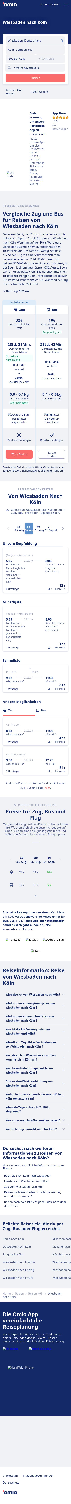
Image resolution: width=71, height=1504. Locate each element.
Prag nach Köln (13, 1254)
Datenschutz (11, 1482)
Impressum (10, 1475)
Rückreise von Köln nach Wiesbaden (27, 1175)
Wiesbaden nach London (19, 1262)
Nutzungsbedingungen (38, 1475)
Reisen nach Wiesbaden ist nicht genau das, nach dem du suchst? (32, 1194)
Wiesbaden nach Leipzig (18, 1270)
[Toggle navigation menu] (66, 5)
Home (7, 1293)
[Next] (63, 528)
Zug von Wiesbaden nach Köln (23, 1187)
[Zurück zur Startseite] (10, 5)
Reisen (19, 1293)
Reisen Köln (35, 1293)
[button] (21, 58)
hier (47, 788)
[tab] (19, 710)
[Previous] (10, 860)
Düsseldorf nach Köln (17, 1246)
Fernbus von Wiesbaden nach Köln (26, 1181)
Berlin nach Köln (13, 1239)
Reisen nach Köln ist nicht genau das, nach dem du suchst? (35, 1204)
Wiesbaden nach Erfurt (18, 1278)
